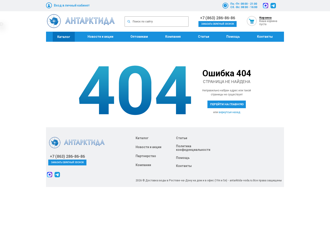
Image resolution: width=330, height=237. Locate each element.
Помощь (233, 36)
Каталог (63, 37)
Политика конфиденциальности (193, 147)
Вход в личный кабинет (72, 5)
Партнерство (146, 156)
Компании (143, 165)
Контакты (265, 36)
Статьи (203, 36)
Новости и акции (100, 36)
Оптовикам (139, 36)
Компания (173, 36)
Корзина (265, 17)
